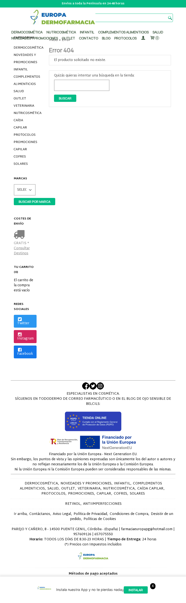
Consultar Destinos (22, 251)
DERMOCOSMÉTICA (25, 48)
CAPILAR (20, 149)
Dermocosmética (27, 32)
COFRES (20, 157)
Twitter (23, 323)
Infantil (87, 32)
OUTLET (20, 99)
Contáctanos (39, 514)
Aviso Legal (62, 514)
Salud (158, 32)
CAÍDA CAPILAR (20, 124)
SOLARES (21, 164)
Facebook (25, 354)
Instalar (136, 590)
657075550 (103, 534)
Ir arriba (20, 514)
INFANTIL (21, 70)
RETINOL (72, 504)
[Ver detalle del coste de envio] (20, 235)
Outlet (68, 38)
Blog (106, 38)
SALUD (19, 91)
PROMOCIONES (25, 142)
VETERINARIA (24, 106)
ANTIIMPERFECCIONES (102, 504)
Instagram (25, 339)
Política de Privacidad (90, 514)
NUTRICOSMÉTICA (25, 113)
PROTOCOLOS (125, 38)
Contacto (88, 38)
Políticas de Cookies (100, 519)
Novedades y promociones (34, 38)
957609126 (82, 534)
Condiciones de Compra (129, 514)
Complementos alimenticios (123, 32)
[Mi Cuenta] (143, 38)
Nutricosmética (61, 32)
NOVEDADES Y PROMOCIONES (25, 58)
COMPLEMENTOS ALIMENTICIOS (25, 80)
